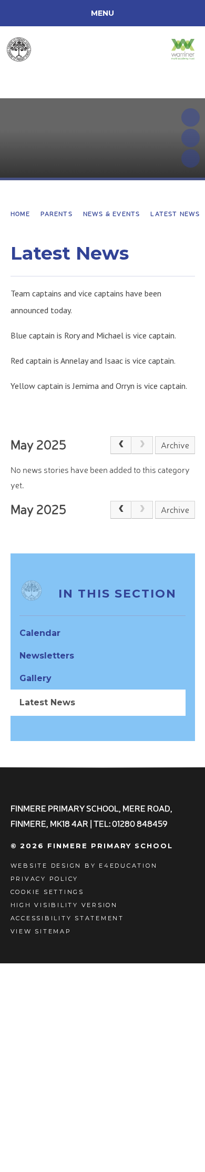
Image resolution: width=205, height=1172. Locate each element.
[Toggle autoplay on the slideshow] (190, 158)
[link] (141, 445)
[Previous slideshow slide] (190, 117)
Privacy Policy (45, 878)
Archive (175, 445)
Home (20, 214)
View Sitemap (41, 931)
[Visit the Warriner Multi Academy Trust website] (182, 49)
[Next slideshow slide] (190, 138)
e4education (128, 865)
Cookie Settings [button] (47, 892)
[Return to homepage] (56, 49)
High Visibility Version (64, 905)
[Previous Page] (120, 445)
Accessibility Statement (67, 918)
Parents (56, 214)
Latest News (175, 214)
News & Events (111, 214)
